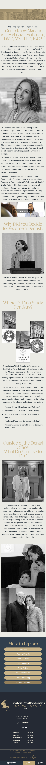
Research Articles (23, 673)
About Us (23, 649)
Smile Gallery (23, 668)
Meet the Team (23, 659)
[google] (20, 728)
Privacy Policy (27, 752)
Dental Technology (23, 678)
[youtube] (26, 728)
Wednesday (17, 738)
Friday (15, 743)
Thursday (16, 740)
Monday (16, 732)
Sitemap (17, 752)
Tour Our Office (23, 663)
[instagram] (23, 728)
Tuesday (16, 735)
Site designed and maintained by (19, 757)
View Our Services (23, 682)
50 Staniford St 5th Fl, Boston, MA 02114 (23, 718)
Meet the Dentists (23, 654)
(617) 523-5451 (23, 723)
